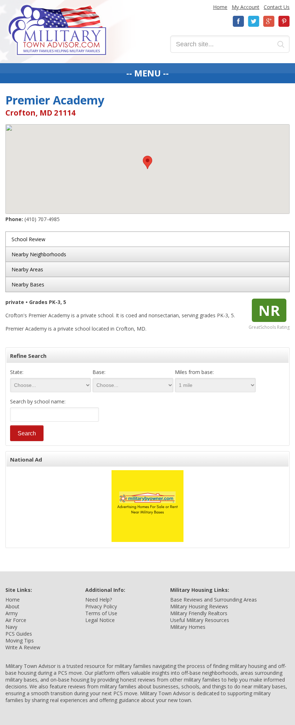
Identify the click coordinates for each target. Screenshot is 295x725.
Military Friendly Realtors (198, 613)
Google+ (268, 21)
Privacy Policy (101, 606)
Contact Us (277, 7)
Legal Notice (100, 620)
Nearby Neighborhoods (39, 254)
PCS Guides (18, 633)
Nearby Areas (27, 269)
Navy (11, 626)
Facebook (238, 21)
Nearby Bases (28, 284)
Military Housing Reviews (199, 606)
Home (220, 7)
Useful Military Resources (199, 620)
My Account (245, 7)
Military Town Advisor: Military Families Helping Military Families (57, 30)
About (12, 606)
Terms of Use (101, 613)
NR (269, 310)
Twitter (253, 21)
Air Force (15, 620)
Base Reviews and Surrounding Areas (213, 599)
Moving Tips (19, 640)
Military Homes (187, 626)
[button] (147, 162)
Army (11, 613)
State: (16, 372)
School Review (28, 239)
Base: (98, 372)
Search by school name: (37, 401)
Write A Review (22, 647)
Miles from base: (194, 372)
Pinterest (284, 21)
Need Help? (98, 599)
